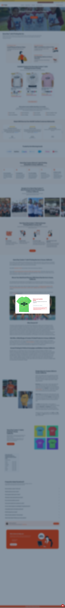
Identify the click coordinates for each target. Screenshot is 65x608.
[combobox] (40, 305)
